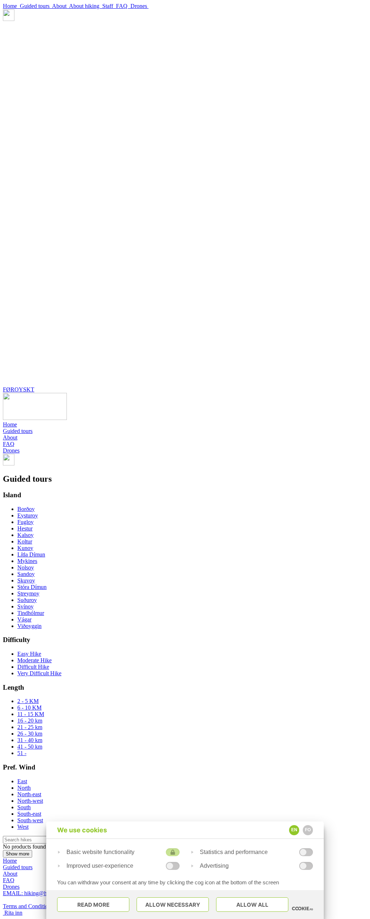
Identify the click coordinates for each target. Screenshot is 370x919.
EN (294, 829)
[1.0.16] (302, 908)
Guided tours (36, 6)
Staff (109, 6)
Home (11, 6)
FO (308, 829)
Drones (139, 6)
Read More (93, 904)
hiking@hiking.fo (34, 893)
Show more (17, 854)
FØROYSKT (18, 389)
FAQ (123, 6)
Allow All (252, 904)
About (60, 6)
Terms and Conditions (29, 906)
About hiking (85, 6)
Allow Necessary (172, 904)
